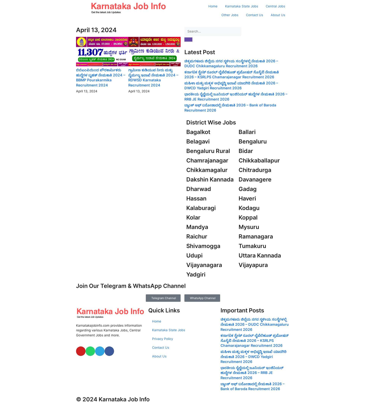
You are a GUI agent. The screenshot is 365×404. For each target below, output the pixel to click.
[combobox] (212, 31)
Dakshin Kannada (210, 179)
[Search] (188, 39)
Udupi (194, 255)
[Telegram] (100, 351)
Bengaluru (253, 141)
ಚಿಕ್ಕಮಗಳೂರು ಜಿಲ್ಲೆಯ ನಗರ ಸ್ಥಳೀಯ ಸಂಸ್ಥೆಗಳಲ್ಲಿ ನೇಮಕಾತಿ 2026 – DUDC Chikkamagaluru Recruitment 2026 (255, 324)
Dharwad (198, 188)
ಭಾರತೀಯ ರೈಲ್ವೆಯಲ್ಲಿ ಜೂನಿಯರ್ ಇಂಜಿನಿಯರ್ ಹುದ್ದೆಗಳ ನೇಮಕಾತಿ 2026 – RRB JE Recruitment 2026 (252, 373)
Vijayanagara (204, 264)
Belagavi (198, 141)
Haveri (247, 198)
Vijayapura (253, 264)
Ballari (247, 131)
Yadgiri (196, 274)
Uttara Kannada (260, 255)
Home (212, 6)
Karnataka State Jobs (241, 6)
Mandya (197, 226)
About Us (278, 15)
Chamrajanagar (207, 160)
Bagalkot (198, 131)
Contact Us (254, 15)
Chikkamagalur (207, 169)
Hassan (196, 198)
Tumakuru (252, 245)
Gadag (248, 188)
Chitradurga (255, 169)
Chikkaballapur (259, 160)
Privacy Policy (162, 339)
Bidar (246, 150)
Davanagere (255, 179)
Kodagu (249, 207)
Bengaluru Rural (208, 150)
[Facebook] (109, 351)
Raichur (196, 236)
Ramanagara (256, 236)
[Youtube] (81, 351)
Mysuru (249, 226)
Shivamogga (203, 245)
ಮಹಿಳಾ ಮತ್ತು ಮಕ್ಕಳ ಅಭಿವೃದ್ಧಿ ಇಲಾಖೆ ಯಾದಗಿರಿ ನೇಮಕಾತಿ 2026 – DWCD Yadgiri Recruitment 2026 (253, 356)
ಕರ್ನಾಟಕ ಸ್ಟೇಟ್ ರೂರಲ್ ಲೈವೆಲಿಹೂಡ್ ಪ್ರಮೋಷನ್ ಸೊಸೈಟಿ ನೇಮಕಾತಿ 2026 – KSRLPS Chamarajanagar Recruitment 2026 (255, 340)
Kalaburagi (201, 207)
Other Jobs (229, 15)
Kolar (193, 217)
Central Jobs (275, 6)
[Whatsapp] (90, 351)
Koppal (248, 217)
